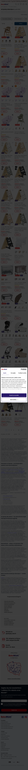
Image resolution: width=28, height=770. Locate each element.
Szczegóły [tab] (13, 373)
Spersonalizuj (13, 399)
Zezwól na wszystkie (14, 395)
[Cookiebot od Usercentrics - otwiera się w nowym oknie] (21, 369)
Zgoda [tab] (4, 373)
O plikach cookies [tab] (22, 373)
